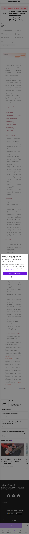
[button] (14, 277)
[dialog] (14, 267)
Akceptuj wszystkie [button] (15, 273)
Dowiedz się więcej (11, 269)
